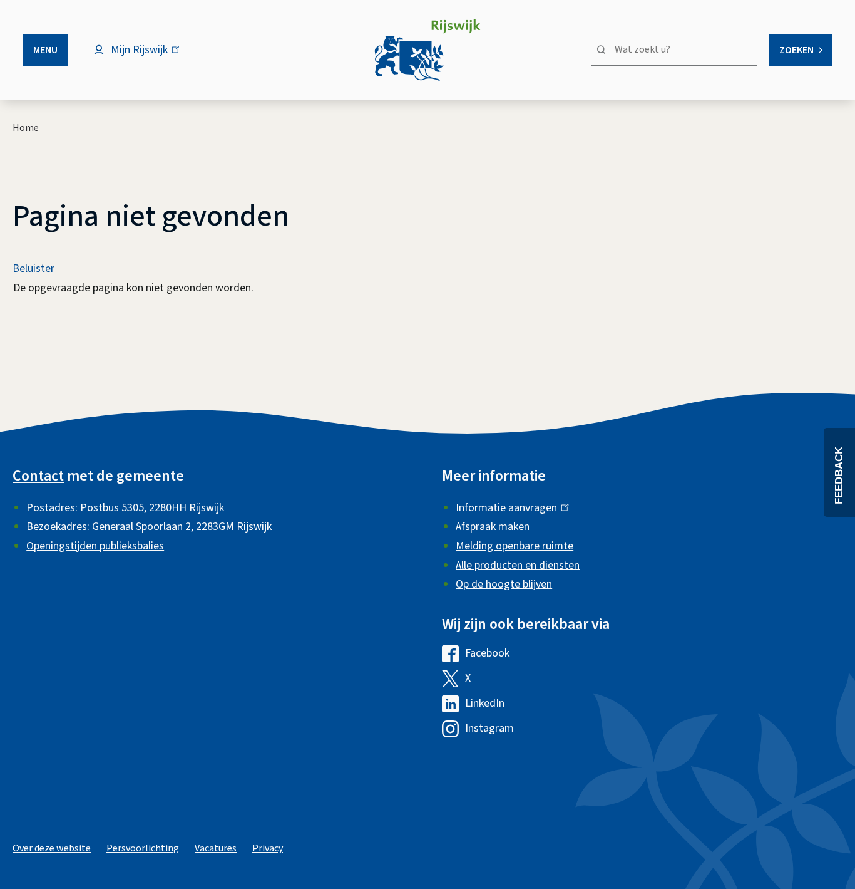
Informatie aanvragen (509, 508)
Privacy (267, 848)
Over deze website (52, 848)
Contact (38, 476)
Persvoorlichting (142, 848)
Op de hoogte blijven (504, 584)
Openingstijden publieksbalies (95, 546)
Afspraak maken (493, 526)
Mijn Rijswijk (150, 56)
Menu (45, 50)
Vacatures (216, 848)
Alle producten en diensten (518, 565)
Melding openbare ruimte (514, 546)
